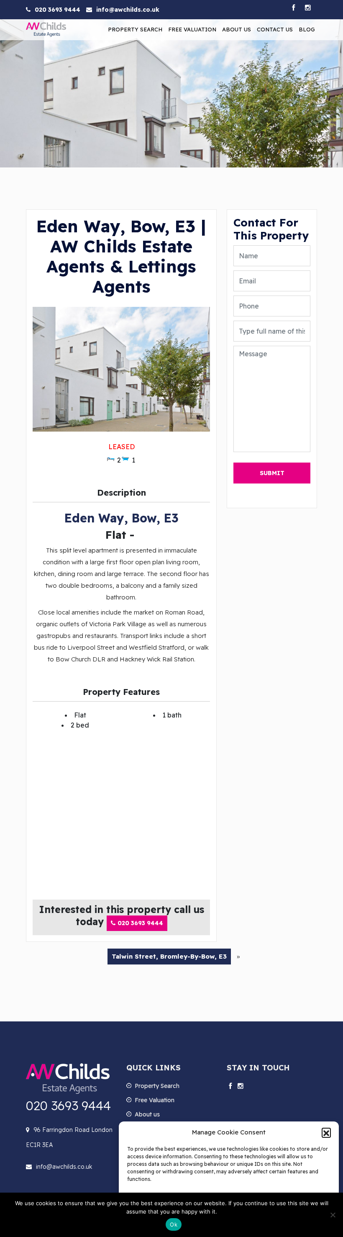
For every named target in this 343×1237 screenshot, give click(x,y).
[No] (332, 1215)
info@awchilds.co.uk (127, 9)
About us (236, 29)
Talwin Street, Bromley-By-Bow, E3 (169, 956)
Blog (307, 29)
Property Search (135, 29)
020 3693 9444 (57, 9)
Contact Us (275, 29)
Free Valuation (192, 29)
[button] (326, 1132)
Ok (173, 1224)
